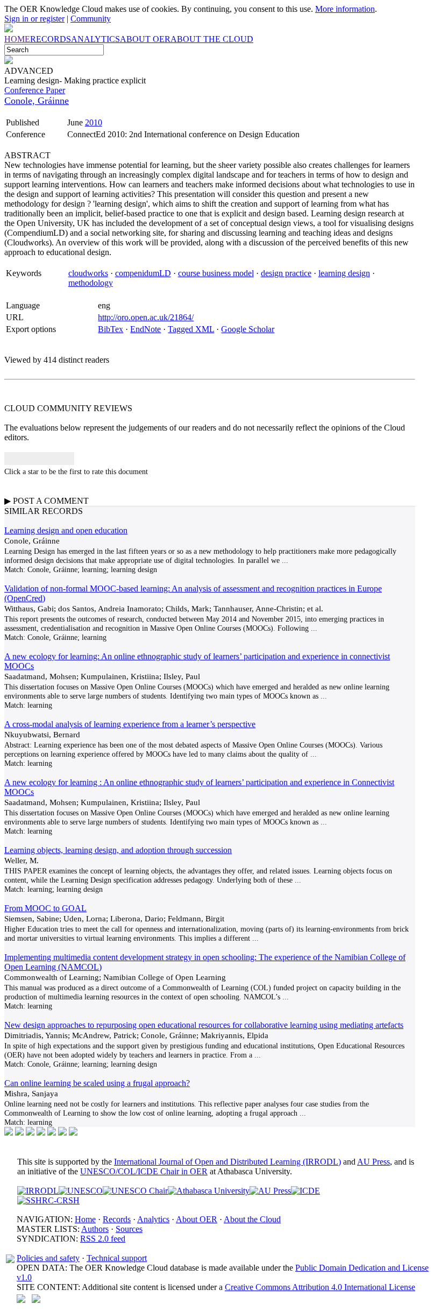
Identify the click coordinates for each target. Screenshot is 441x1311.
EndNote (145, 329)
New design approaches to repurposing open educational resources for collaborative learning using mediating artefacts (203, 1025)
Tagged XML (191, 329)
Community (90, 18)
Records (117, 1219)
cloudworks (88, 273)
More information (345, 8)
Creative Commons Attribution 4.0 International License (320, 1287)
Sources (129, 1229)
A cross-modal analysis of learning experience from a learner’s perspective (129, 724)
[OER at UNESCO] (81, 1190)
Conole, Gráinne (36, 100)
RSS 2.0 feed (102, 1238)
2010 (93, 122)
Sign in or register (34, 18)
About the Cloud (252, 1219)
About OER (196, 1219)
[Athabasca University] (209, 1190)
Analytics (153, 1219)
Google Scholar (247, 329)
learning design (344, 273)
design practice (286, 273)
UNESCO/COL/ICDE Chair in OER (144, 1171)
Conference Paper (34, 90)
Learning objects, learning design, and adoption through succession (118, 850)
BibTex (110, 329)
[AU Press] (270, 1190)
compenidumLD (143, 273)
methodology (90, 282)
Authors (95, 1229)
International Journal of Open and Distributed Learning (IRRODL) (227, 1161)
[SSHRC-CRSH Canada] (48, 1200)
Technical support (117, 1258)
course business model (216, 273)
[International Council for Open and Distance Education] (305, 1190)
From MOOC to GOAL (45, 908)
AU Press (373, 1161)
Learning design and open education (65, 530)
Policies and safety (48, 1258)
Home (85, 1219)
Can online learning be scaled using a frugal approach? (97, 1083)
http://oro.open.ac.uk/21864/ (146, 317)
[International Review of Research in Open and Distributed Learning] (38, 1190)
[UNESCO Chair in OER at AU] (135, 1190)
